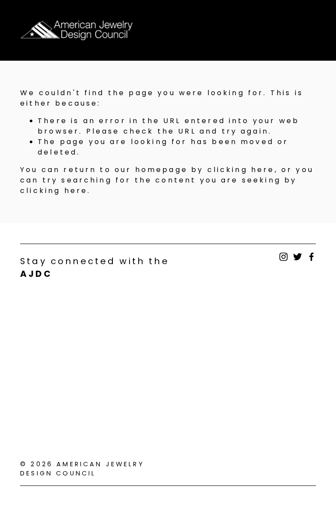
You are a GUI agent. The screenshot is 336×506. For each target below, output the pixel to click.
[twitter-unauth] (297, 256)
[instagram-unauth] (283, 256)
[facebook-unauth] (311, 256)
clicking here (241, 170)
